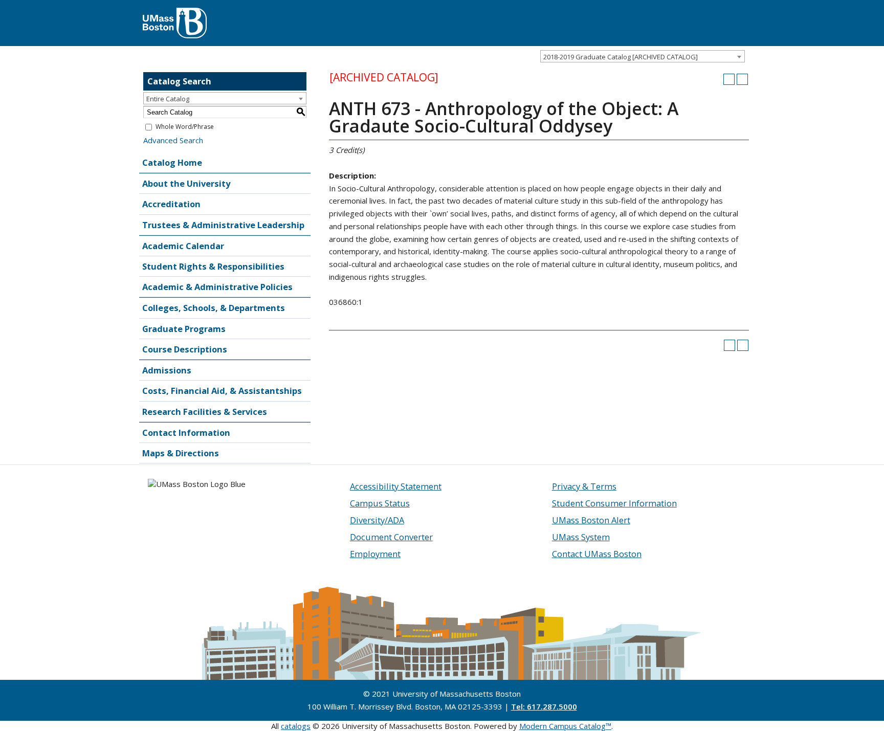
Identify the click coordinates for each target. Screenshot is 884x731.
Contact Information (186, 432)
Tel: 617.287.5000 (544, 706)
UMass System (581, 537)
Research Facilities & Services (204, 411)
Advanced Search (173, 140)
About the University (186, 183)
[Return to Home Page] (175, 13)
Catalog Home (172, 162)
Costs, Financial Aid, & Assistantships (222, 390)
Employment (375, 554)
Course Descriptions (184, 349)
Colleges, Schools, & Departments (213, 308)
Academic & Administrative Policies (217, 287)
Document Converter (391, 537)
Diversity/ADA (377, 520)
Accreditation (171, 204)
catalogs (296, 726)
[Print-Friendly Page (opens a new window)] (729, 79)
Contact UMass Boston (597, 554)
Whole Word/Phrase (185, 126)
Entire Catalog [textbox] (167, 98)
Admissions (166, 370)
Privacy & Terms (584, 486)
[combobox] (642, 56)
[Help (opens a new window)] (742, 79)
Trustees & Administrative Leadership (223, 225)
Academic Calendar (183, 246)
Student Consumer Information (614, 503)
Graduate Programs (184, 329)
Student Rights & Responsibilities (213, 266)
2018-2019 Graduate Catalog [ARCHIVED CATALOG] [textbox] (620, 56)
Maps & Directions (180, 453)
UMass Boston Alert (591, 520)
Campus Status (380, 503)
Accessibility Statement (395, 486)
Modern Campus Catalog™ (565, 726)
